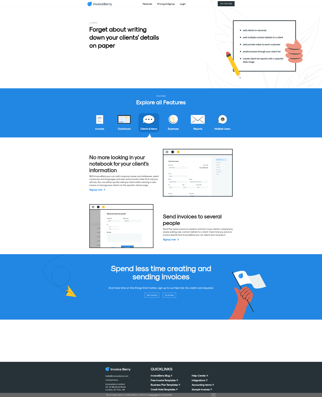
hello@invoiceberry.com (116, 376)
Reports (197, 128)
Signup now (95, 189)
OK (213, 395)
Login (183, 4)
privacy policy (153, 395)
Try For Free (226, 4)
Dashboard (124, 128)
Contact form (111, 380)
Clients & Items (148, 128)
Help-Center (199, 375)
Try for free (169, 295)
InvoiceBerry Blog (160, 375)
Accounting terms (202, 384)
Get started (152, 295)
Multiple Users (222, 128)
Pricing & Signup (166, 4)
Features (147, 4)
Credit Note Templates (163, 389)
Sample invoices (201, 389)
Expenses (173, 128)
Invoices (99, 128)
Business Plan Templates (164, 384)
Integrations (198, 380)
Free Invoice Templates (163, 380)
